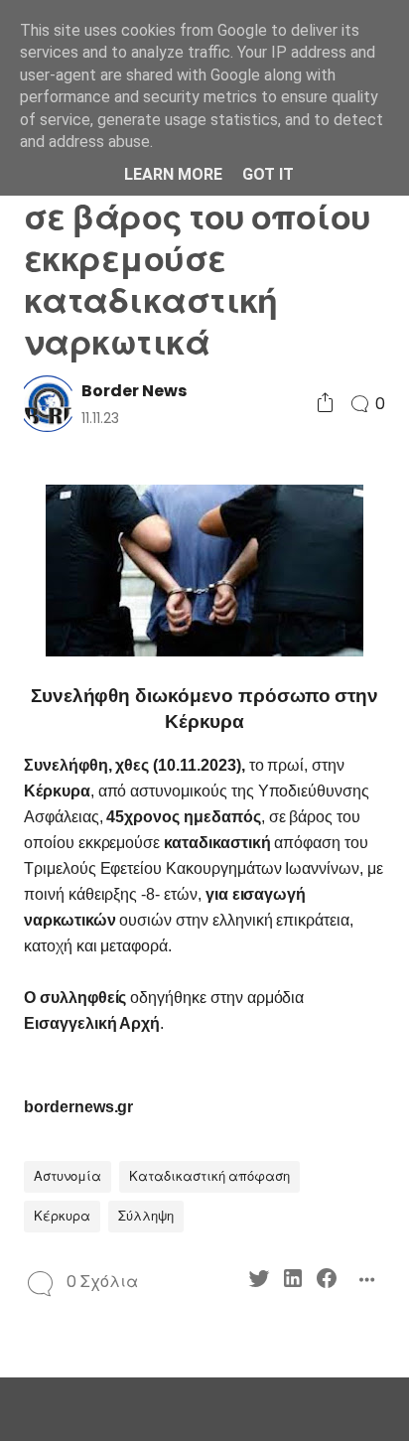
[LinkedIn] (293, 1281)
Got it (268, 174)
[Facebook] (327, 1281)
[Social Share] (325, 403)
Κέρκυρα (62, 1216)
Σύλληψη (146, 1216)
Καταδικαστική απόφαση (209, 1176)
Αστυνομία (67, 1176)
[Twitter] (259, 1281)
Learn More (173, 174)
